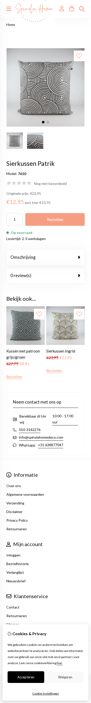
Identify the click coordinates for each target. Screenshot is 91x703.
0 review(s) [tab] (20, 275)
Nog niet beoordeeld (50, 183)
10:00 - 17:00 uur (62, 419)
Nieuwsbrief (16, 581)
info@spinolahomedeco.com (41, 437)
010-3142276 (29, 429)
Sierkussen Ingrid (60, 351)
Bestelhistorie (17, 564)
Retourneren (16, 616)
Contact (12, 607)
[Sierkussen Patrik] (45, 125)
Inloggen (13, 555)
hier (59, 663)
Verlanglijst (15, 572)
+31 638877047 (50, 445)
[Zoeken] (82, 9)
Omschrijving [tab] (23, 257)
